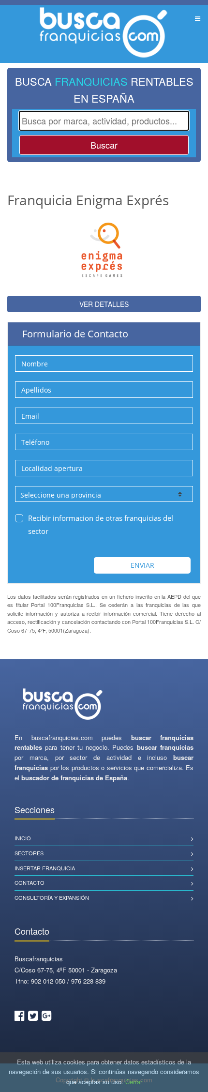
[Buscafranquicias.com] (63, 704)
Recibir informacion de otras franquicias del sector (100, 524)
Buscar (104, 144)
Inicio (23, 838)
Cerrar (133, 1081)
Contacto (30, 882)
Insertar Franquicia (45, 868)
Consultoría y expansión (52, 897)
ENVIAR (142, 565)
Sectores (29, 853)
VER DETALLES (104, 304)
